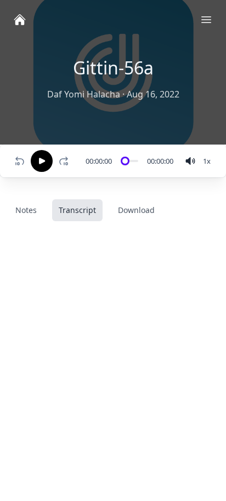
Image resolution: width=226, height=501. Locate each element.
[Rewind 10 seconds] (19, 161)
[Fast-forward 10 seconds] (66, 161)
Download (136, 210)
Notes (26, 210)
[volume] (190, 161)
